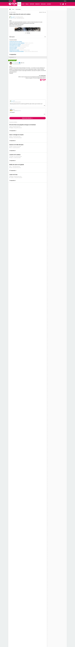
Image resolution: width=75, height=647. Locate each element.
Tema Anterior (13, 12)
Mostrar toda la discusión (27, 118)
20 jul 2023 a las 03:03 (20, 18)
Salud (14, 1)
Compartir (13, 36)
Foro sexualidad (20, 48)
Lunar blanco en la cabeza (14, 45)
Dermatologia (18, 9)
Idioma (65, 1)
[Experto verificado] (19, 62)
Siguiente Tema (42, 12)
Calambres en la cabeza (14, 50)
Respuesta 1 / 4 (12, 57)
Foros (13, 9)
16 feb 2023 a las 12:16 (17, 110)
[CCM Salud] (13, 4)
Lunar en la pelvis (13, 48)
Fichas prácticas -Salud (25, 50)
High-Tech (10, 1)
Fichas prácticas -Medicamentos (31, 51)
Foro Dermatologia (25, 45)
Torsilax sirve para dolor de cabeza (16, 51)
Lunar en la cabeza (13, 47)
